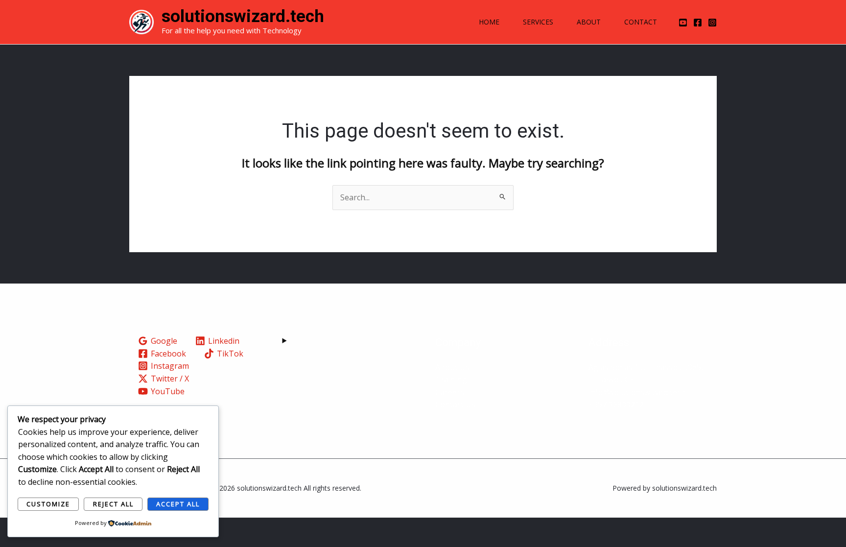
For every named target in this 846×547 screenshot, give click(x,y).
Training (451, 379)
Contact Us (455, 404)
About (589, 21)
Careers (449, 392)
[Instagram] (712, 22)
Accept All (178, 503)
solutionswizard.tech (243, 16)
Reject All (113, 503)
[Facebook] (697, 22)
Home (489, 21)
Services (538, 21)
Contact (640, 21)
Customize (48, 503)
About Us (452, 367)
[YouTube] (683, 22)
